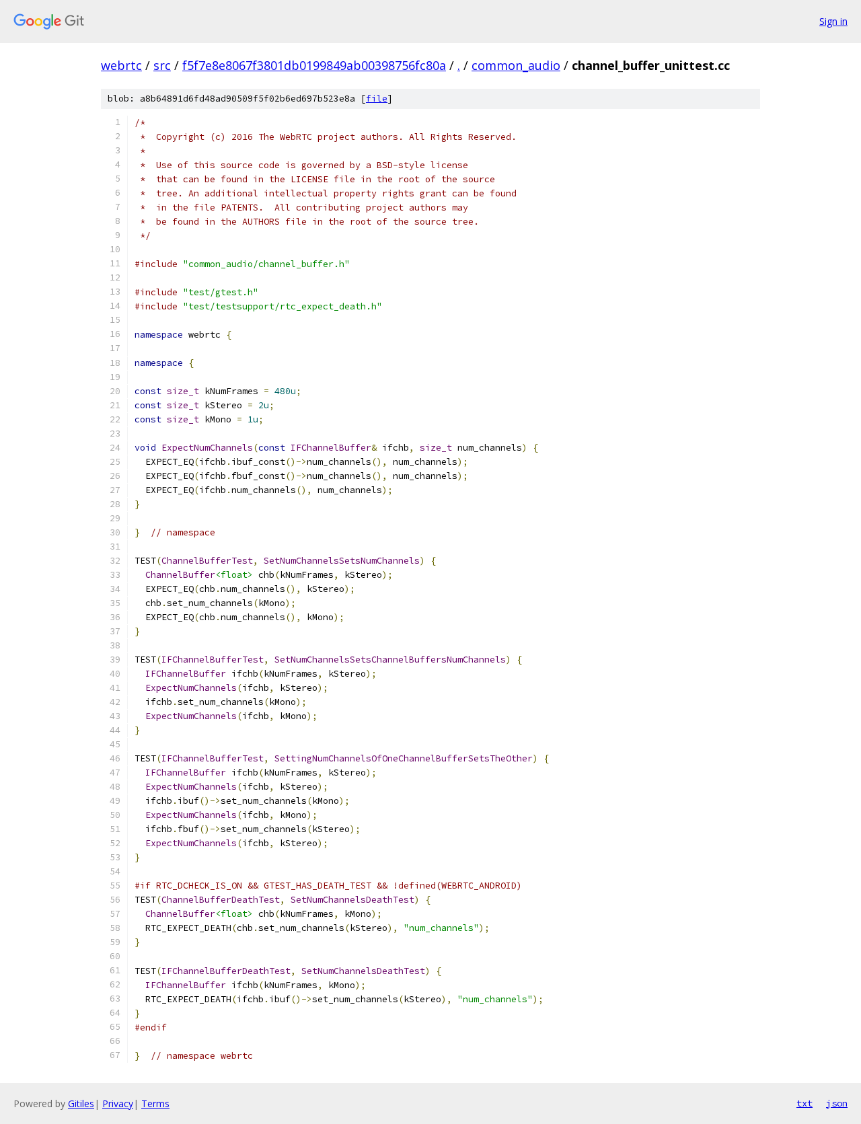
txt (804, 1103)
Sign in (833, 21)
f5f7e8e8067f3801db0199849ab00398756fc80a (314, 65)
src (162, 65)
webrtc (121, 65)
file (376, 98)
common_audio (516, 65)
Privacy (117, 1103)
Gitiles (81, 1103)
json (837, 1103)
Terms (155, 1103)
